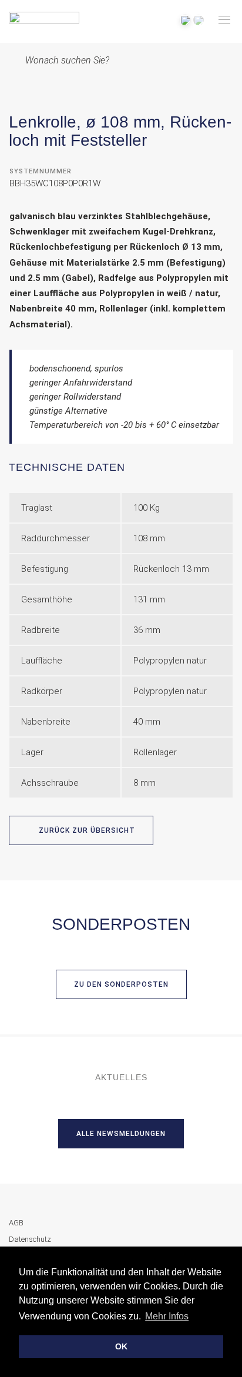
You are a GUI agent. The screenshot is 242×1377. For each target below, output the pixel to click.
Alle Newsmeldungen (121, 1134)
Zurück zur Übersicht (85, 830)
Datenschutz (30, 1239)
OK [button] (121, 1346)
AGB (16, 1223)
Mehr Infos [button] (167, 1316)
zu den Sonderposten (121, 984)
